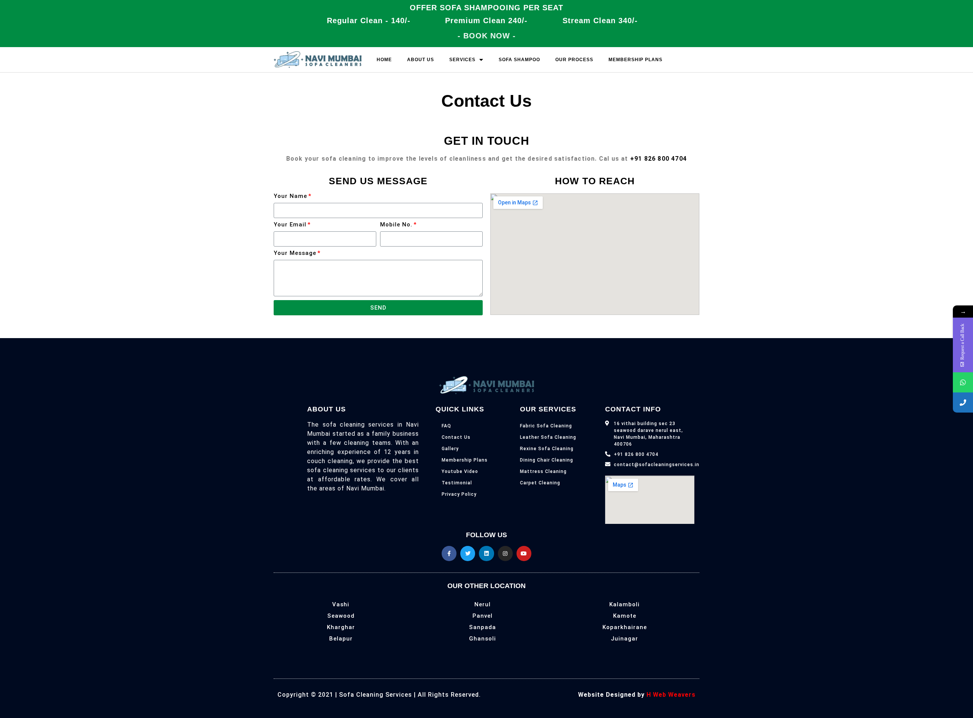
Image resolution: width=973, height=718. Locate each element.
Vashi (340, 604)
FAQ (446, 426)
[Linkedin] (486, 553)
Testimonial (457, 483)
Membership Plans (635, 59)
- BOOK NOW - (487, 36)
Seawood (341, 615)
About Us (420, 59)
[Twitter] (467, 553)
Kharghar (341, 627)
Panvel (482, 615)
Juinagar (624, 638)
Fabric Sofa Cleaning (546, 426)
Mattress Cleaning (543, 471)
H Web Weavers (671, 694)
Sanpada (482, 627)
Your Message (295, 253)
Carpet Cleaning (540, 483)
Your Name (290, 196)
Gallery (450, 448)
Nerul (482, 604)
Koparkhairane (624, 627)
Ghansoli (482, 638)
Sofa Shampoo (519, 59)
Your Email (290, 225)
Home (384, 59)
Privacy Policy (459, 494)
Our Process (574, 59)
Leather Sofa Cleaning (548, 437)
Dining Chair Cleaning (546, 460)
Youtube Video (460, 471)
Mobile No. (396, 225)
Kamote (624, 615)
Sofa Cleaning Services (375, 694)
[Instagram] (505, 553)
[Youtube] (524, 553)
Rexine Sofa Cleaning (547, 448)
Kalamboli (624, 604)
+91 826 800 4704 (658, 158)
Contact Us (456, 437)
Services (462, 59)
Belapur (341, 638)
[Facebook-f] (449, 553)
